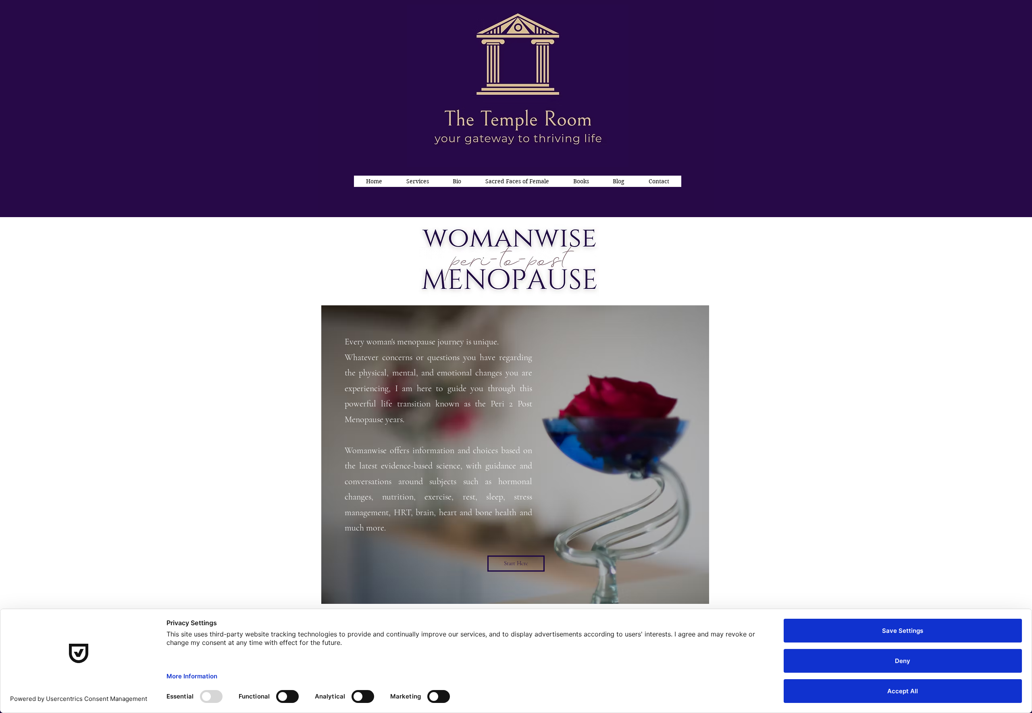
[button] (417, 181)
